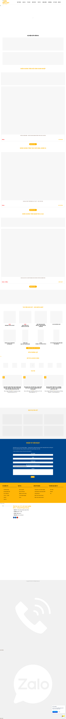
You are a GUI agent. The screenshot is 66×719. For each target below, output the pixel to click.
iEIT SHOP (55, 2)
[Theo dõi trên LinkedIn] (15, 517)
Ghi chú (33, 468)
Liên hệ (59, 2)
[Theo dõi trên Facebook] (14, 517)
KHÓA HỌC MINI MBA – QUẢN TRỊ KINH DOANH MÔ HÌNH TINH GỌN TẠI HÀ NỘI (33, 135)
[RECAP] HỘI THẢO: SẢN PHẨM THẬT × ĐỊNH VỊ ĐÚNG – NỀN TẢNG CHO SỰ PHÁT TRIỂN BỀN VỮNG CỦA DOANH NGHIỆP (33, 388)
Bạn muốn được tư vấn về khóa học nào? (33, 464)
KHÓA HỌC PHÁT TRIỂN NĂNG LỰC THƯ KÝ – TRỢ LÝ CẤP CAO (33, 201)
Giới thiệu (19, 2)
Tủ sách (28, 2)
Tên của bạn (33, 453)
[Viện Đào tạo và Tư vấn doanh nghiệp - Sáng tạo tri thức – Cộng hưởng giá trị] (6, 2)
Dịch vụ (24, 2)
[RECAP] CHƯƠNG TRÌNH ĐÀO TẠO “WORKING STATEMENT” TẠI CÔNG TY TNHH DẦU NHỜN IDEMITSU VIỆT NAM (53, 388)
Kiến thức (34, 2)
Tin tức (39, 2)
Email (33, 457)
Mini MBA (50, 2)
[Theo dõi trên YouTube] (17, 517)
